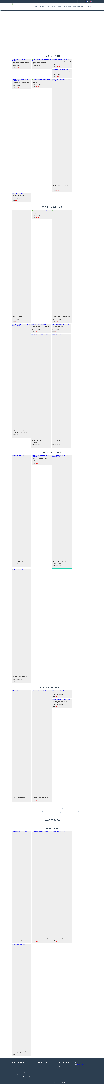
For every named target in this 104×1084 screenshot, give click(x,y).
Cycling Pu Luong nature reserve (40, 326)
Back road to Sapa (57, 441)
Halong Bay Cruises (82, 812)
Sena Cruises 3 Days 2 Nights (60, 938)
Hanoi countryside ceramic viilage (61, 71)
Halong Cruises (59, 1066)
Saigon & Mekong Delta (42, 1072)
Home (35, 6)
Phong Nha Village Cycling (19, 561)
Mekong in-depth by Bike (59, 692)
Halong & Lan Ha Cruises (64, 6)
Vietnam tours (42, 1082)
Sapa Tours (62, 812)
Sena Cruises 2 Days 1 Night (20, 1051)
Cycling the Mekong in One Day (40, 797)
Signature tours (78, 6)
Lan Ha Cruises (59, 1068)
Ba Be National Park (18, 316)
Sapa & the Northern (42, 1068)
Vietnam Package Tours (42, 812)
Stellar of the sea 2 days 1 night (21, 938)
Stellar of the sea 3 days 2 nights (41, 938)
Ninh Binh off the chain (18, 195)
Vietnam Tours (51, 6)
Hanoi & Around (41, 1066)
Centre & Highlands (41, 1070)
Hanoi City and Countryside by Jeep (62, 61)
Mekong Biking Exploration (19, 797)
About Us (41, 6)
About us (36, 1082)
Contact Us (88, 6)
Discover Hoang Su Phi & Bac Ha (61, 316)
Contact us (72, 1082)
